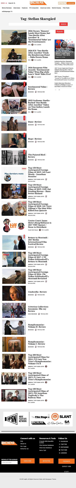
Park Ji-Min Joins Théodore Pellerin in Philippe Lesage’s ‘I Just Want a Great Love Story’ (63, 84)
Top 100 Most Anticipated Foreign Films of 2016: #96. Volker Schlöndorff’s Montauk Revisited (38, 274)
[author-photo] (32, 45)
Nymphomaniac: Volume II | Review (37, 325)
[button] (12, 3)
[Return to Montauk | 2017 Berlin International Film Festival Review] (14, 242)
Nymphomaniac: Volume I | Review (36, 342)
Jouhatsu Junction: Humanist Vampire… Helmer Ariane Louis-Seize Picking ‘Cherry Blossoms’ (64, 63)
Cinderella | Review (37, 291)
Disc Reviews (32, 314)
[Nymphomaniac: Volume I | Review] (14, 344)
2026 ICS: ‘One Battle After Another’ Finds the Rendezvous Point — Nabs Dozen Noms (39, 53)
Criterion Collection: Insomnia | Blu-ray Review (38, 308)
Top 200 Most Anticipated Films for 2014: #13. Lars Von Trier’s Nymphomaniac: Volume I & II (39, 359)
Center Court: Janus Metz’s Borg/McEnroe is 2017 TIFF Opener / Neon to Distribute (39, 223)
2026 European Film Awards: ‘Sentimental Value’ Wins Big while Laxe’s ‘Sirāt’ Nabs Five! (39, 70)
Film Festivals (33, 230)
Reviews (31, 92)
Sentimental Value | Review (37, 87)
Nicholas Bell (41, 92)
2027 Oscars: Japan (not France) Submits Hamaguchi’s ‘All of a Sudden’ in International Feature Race (64, 70)
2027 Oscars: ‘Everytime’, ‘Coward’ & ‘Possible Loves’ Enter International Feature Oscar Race (64, 78)
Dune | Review (35, 121)
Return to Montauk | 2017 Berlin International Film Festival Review (38, 240)
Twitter (64, 444)
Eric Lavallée (37, 44)
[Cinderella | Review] (14, 293)
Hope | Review (35, 138)
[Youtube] (59, 450)
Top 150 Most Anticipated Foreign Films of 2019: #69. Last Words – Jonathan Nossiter (39, 172)
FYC (29, 44)
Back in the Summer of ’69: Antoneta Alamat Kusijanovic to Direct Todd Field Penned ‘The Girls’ (64, 52)
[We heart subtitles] (38, 2)
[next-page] (59, 90)
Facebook (64, 441)
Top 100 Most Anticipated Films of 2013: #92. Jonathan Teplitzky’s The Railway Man (38, 393)
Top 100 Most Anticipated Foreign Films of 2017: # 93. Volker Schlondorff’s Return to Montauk (38, 257)
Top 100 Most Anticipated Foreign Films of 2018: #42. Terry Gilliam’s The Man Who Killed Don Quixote (40, 206)
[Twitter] (59, 444)
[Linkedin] (59, 453)
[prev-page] (56, 90)
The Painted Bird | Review (37, 155)
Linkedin (64, 453)
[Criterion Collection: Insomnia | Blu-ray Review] (14, 310)
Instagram (64, 447)
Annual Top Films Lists (36, 179)
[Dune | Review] (14, 123)
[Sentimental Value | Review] (14, 89)
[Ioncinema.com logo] (9, 443)
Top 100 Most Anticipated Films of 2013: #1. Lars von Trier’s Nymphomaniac (39, 376)
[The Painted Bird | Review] (14, 157)
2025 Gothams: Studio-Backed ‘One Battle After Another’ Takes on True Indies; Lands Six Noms (39, 104)
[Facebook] (59, 441)
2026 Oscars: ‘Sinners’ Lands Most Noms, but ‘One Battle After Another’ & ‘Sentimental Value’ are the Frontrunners (39, 36)
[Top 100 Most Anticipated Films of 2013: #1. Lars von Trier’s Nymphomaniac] (14, 378)
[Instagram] (59, 447)
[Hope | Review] (14, 140)
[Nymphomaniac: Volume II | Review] (14, 327)
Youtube (64, 450)
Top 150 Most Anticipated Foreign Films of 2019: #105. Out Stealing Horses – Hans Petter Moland (39, 189)
